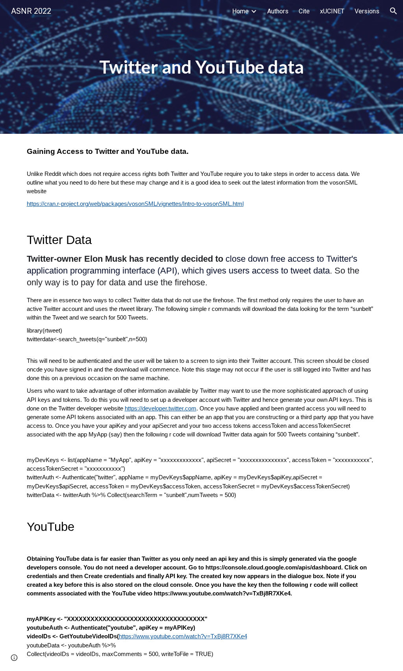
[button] (393, 11)
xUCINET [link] (332, 11)
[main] (201, 67)
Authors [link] (277, 11)
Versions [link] (367, 11)
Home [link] (240, 11)
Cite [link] (304, 11)
